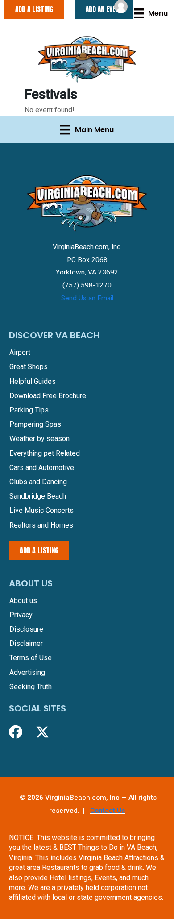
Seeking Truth (30, 686)
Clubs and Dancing (38, 482)
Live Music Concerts (41, 510)
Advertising (27, 672)
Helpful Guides (32, 381)
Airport (19, 352)
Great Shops (28, 366)
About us (23, 600)
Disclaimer (26, 643)
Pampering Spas (35, 424)
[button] (15, 732)
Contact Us (107, 811)
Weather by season (39, 438)
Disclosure (26, 629)
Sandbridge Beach (37, 496)
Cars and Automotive (41, 467)
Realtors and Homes (41, 525)
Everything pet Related (44, 453)
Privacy (21, 615)
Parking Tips (29, 410)
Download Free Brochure (47, 395)
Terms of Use (30, 657)
